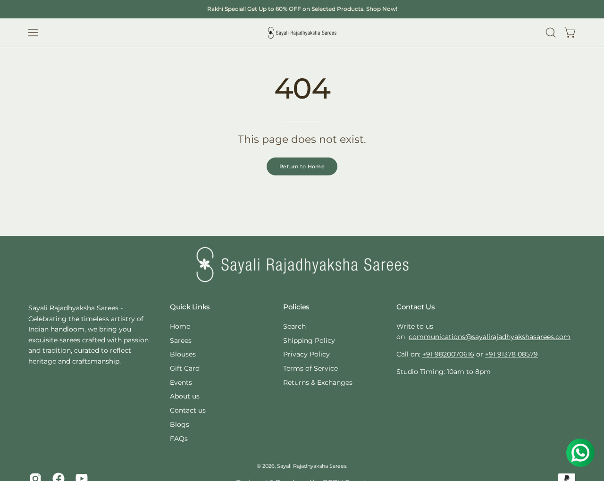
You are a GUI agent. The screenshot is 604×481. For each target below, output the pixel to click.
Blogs (179, 424)
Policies (296, 307)
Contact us (188, 410)
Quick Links (190, 307)
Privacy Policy (306, 354)
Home (180, 326)
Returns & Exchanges (317, 382)
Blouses (183, 354)
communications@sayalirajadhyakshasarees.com (489, 336)
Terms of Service (310, 368)
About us (185, 396)
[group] (302, 9)
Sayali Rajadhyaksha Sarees (311, 466)
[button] (551, 32)
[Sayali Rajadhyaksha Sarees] (302, 32)
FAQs (179, 438)
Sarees (181, 340)
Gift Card (185, 368)
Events (181, 382)
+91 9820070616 (448, 354)
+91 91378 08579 (511, 354)
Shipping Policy (309, 340)
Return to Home (302, 166)
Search (294, 326)
